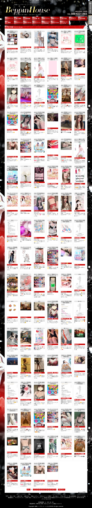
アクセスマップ (18, 23)
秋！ (8, 317)
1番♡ (75, 210)
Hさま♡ (76, 344)
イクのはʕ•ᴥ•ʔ (37, 372)
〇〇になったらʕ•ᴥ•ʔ (25, 372)
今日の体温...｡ (51, 291)
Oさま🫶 (76, 74)
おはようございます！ (13, 156)
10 (52, 489)
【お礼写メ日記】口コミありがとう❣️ (30, 290)
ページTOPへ (82, 492)
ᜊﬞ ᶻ (8, 210)
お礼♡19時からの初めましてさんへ (70, 75)
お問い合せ (27, 23)
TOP (9, 19)
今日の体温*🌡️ (11, 129)
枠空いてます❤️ (65, 210)
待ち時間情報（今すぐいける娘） (82, 19)
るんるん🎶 (37, 210)
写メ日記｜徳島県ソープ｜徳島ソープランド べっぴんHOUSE (46, 9)
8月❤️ (62, 237)
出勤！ (8, 102)
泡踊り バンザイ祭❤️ (52, 264)
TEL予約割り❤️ (11, 183)
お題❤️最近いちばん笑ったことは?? (57, 236)
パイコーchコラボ (64, 23)
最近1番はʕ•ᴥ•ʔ (24, 345)
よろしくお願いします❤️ (53, 155)
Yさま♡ (36, 317)
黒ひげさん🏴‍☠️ (51, 399)
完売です (63, 48)
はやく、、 (77, 371)
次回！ (49, 128)
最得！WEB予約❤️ (52, 183)
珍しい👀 (76, 426)
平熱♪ (75, 48)
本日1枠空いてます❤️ (80, 129)
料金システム (46, 19)
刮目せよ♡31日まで (66, 102)
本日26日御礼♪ (78, 237)
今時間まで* (23, 264)
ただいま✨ (37, 129)
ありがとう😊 (24, 77)
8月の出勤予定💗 (38, 344)
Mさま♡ (49, 344)
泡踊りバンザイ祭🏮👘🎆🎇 (81, 317)
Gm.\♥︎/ (22, 156)
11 (55, 489)
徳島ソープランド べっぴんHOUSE (44, 506)
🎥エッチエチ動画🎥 (66, 129)
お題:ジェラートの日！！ (54, 47)
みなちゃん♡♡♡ (11, 48)
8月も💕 (49, 75)
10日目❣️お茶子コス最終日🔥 (69, 344)
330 (60, 489)
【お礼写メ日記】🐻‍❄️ (12, 236)
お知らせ (36, 453)
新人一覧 (18, 19)
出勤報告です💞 (24, 236)
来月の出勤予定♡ (52, 453)
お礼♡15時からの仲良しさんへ (28, 102)
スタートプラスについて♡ (27, 399)
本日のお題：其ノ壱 (52, 372)
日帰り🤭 (36, 182)
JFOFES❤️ (10, 291)
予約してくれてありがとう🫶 (28, 47)
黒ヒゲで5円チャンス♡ (67, 372)
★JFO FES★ (55, 23)
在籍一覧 (36, 19)
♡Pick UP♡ (73, 19)
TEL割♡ (9, 480)
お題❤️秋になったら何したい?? (42, 263)
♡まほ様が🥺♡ (78, 290)
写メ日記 (64, 19)
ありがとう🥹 (64, 263)
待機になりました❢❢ (12, 345)
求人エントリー (36, 23)
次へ (63, 489)
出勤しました (10, 75)
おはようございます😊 (80, 158)
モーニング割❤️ (78, 183)
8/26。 (49, 210)
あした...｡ (23, 210)
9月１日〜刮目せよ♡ (39, 102)
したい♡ (9, 264)
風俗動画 (9, 23)
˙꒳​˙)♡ (75, 102)
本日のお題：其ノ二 (52, 318)
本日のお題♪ (10, 372)
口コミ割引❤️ (37, 156)
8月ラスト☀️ (64, 156)
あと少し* (76, 264)
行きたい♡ (64, 291)
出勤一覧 (27, 19)
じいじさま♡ (23, 317)
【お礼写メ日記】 (25, 182)
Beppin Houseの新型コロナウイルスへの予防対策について (46, 23)
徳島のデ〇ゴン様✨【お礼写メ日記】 (71, 318)
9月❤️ (35, 237)
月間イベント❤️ (51, 102)
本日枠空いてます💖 (66, 183)
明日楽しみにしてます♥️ (40, 47)
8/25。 (22, 453)
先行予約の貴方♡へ (52, 480)
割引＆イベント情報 (55, 19)
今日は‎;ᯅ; (23, 129)
